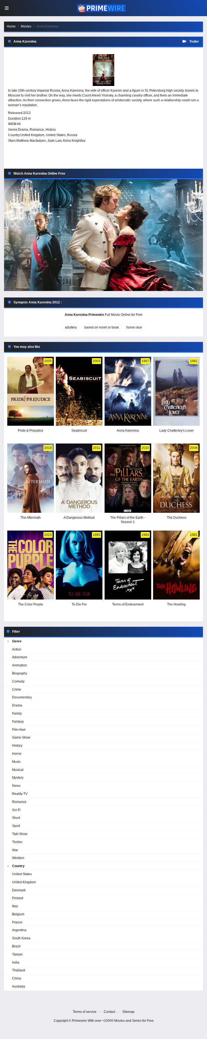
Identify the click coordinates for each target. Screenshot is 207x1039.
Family (17, 713)
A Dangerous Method (79, 518)
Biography (19, 673)
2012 (27, 113)
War (15, 850)
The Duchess (176, 518)
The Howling (176, 604)
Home (11, 26)
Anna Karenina (128, 430)
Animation (19, 665)
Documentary (22, 697)
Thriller (17, 842)
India (15, 962)
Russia (72, 135)
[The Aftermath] (30, 478)
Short (16, 818)
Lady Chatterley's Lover (176, 430)
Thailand (18, 970)
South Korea (21, 938)
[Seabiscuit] (79, 391)
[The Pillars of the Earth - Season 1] (128, 478)
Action (16, 649)
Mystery (17, 778)
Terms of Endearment (127, 604)
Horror (17, 754)
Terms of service (84, 1012)
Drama (23, 129)
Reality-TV (19, 794)
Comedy (18, 681)
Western (18, 858)
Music (16, 762)
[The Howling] (176, 565)
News (16, 786)
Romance (37, 129)
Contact (109, 1012)
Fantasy (18, 721)
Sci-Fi (16, 810)
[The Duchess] (176, 478)
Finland (17, 898)
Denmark (19, 890)
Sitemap (128, 1012)
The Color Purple (30, 604)
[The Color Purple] (30, 565)
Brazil (16, 946)
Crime (16, 689)
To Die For (79, 604)
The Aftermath (30, 518)
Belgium (18, 914)
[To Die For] (79, 565)
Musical (17, 770)
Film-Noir (19, 730)
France (17, 922)
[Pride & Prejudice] (30, 391)
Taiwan (17, 954)
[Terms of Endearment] (128, 565)
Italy (15, 906)
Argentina (19, 930)
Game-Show (21, 737)
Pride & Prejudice (30, 430)
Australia (18, 986)
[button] (103, 235)
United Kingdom (32, 135)
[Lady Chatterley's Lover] (176, 391)
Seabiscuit (79, 430)
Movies (26, 26)
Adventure (19, 657)
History (51, 129)
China (16, 978)
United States (55, 135)
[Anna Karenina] (128, 391)
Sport (16, 826)
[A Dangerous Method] (79, 478)
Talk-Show (19, 834)
